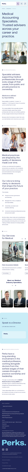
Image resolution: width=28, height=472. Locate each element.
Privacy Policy (5, 462)
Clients (3, 420)
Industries (8, 8)
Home (3, 8)
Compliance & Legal (6, 465)
